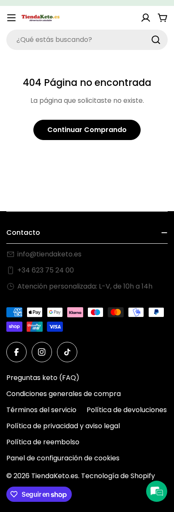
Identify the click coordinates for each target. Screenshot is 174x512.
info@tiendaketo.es (49, 254)
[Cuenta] (146, 18)
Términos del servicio (41, 410)
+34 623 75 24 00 (45, 270)
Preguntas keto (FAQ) (42, 378)
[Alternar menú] (11, 18)
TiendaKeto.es (54, 476)
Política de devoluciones (127, 410)
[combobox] (87, 40)
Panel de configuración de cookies (63, 458)
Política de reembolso (42, 442)
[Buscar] (156, 40)
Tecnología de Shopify (118, 476)
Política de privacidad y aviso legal (63, 426)
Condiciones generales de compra (63, 394)
